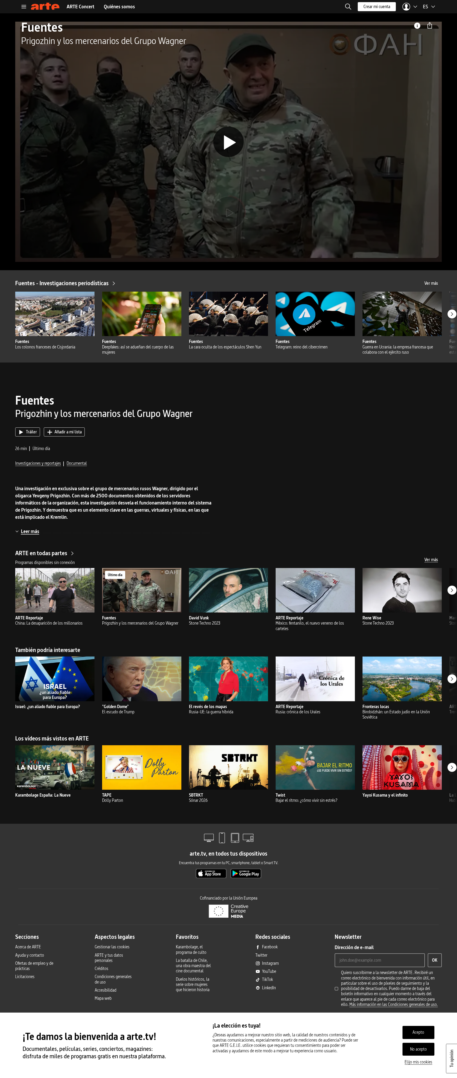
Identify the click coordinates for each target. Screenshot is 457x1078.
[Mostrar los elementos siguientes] (452, 314)
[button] (348, 6)
